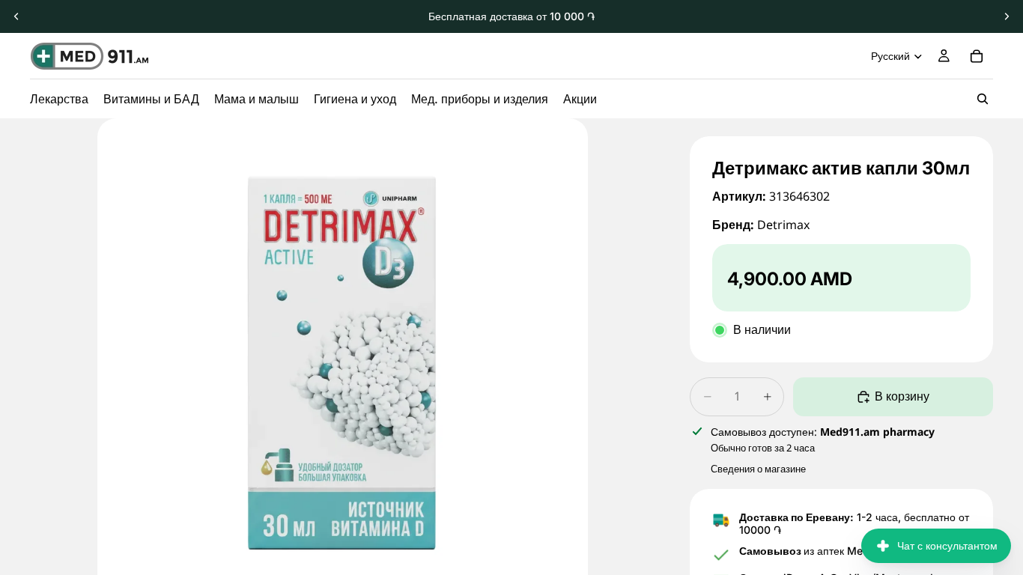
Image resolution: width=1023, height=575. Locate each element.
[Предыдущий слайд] (16, 16)
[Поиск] (982, 98)
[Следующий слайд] (1006, 16)
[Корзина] (976, 56)
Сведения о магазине (758, 468)
